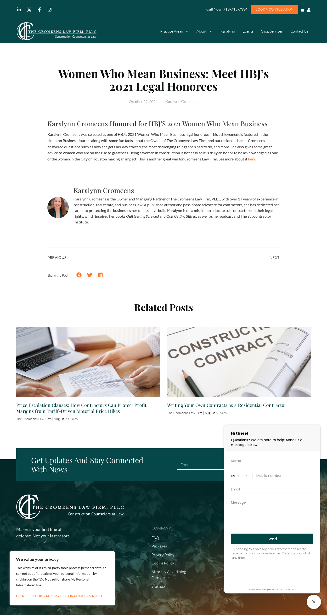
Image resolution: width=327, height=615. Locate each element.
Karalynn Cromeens (103, 190)
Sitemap (158, 586)
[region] (62, 578)
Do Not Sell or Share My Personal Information (59, 596)
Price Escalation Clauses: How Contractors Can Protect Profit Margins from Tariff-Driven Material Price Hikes (81, 408)
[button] (79, 275)
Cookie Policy (163, 563)
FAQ (155, 537)
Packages (159, 546)
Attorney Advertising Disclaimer (169, 574)
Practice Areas (171, 31)
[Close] (110, 555)
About (202, 31)
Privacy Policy (163, 554)
